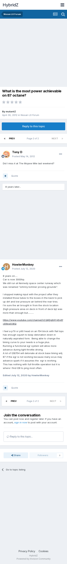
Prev (12, 138)
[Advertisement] (33, 53)
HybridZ (10, 4)
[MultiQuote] (5, 175)
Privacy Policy (27, 551)
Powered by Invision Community (34, 558)
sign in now (20, 422)
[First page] (4, 138)
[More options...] (60, 154)
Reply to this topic (33, 126)
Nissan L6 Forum (30, 115)
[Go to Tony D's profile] (6, 154)
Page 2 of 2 (33, 138)
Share (17, 455)
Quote (14, 175)
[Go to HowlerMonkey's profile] (6, 266)
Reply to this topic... (21, 436)
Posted (23, 156)
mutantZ (11, 111)
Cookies (43, 551)
